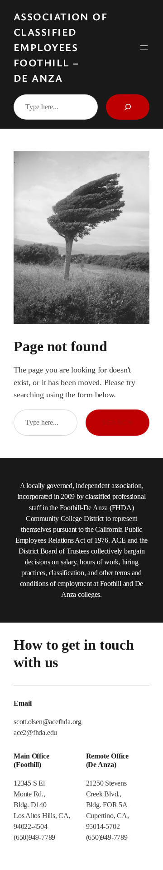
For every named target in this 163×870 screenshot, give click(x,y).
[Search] (127, 107)
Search (117, 422)
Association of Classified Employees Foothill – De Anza (60, 47)
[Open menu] (144, 47)
